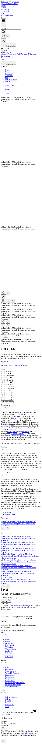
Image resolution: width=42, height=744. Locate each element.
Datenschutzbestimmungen (21, 606)
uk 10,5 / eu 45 (9, 389)
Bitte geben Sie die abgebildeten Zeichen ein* (16, 617)
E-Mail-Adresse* (7, 598)
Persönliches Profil (14, 54)
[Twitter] (4, 590)
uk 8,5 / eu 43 (8, 380)
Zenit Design (5, 714)
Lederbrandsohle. (17, 434)
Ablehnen (5, 735)
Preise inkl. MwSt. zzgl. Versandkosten (14, 365)
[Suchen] (3, 32)
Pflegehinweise (10, 679)
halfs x (7, 699)
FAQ (7, 667)
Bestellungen (5, 56)
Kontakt (8, 701)
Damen (7, 641)
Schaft (21, 414)
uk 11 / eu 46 (8, 391)
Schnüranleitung (10, 671)
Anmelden (4, 2)
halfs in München (11, 697)
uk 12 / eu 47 (8, 393)
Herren (7, 639)
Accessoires (9, 655)
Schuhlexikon (10, 675)
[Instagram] (7, 590)
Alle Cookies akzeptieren (28, 735)
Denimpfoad (9, 645)
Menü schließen (11, 46)
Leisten (10, 422)
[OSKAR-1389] (21, 575)
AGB (16, 608)
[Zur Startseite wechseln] (9, 4)
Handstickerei (10, 681)
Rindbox (15, 416)
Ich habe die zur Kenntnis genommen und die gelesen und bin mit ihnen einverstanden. (20, 607)
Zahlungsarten (32, 54)
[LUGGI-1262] (21, 558)
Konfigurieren (14, 735)
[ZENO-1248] (21, 583)
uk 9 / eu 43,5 (8, 382)
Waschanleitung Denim (13, 685)
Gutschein (8, 653)
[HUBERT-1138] (21, 552)
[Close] (3, 25)
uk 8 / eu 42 (8, 378)
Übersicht (4, 54)
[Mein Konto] (3, 40)
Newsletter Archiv (11, 687)
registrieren (15, 2)
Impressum (9, 703)
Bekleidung (9, 643)
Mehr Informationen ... (28, 733)
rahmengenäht (12, 432)
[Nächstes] (8, 292)
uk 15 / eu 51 (8, 399)
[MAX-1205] (21, 570)
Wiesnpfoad (9, 647)
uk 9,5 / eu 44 (8, 384)
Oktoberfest (9, 657)
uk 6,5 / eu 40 (8, 371)
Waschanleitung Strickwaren (15, 683)
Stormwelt (25, 432)
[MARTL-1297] (21, 564)
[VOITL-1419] (6, 577)
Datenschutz (9, 705)
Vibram (6, 426)
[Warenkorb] (2, 60)
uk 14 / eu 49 (8, 397)
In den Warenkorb (7, 401)
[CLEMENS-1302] (21, 546)
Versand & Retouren (12, 673)
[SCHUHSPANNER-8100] (21, 526)
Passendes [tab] (8, 512)
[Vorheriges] (3, 292)
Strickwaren (9, 651)
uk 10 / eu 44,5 (9, 386)
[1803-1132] (21, 540)
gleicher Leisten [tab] (10, 514)
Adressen (24, 54)
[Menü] (3, 20)
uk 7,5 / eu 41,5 (9, 376)
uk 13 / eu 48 (8, 395)
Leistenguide (9, 669)
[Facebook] (2, 590)
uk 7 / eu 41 (8, 373)
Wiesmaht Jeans (10, 649)
